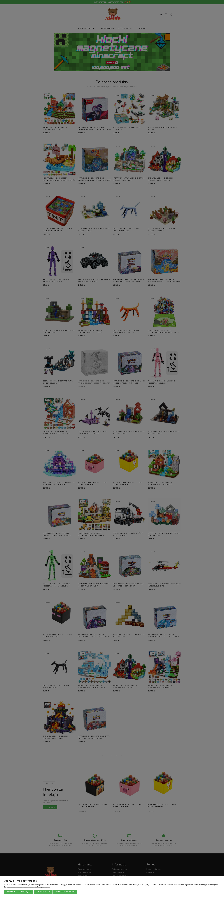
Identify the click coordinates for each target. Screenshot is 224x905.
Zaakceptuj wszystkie (65, 892)
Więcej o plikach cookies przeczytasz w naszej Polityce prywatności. (27, 887)
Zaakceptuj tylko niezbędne (18, 892)
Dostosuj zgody (43, 892)
